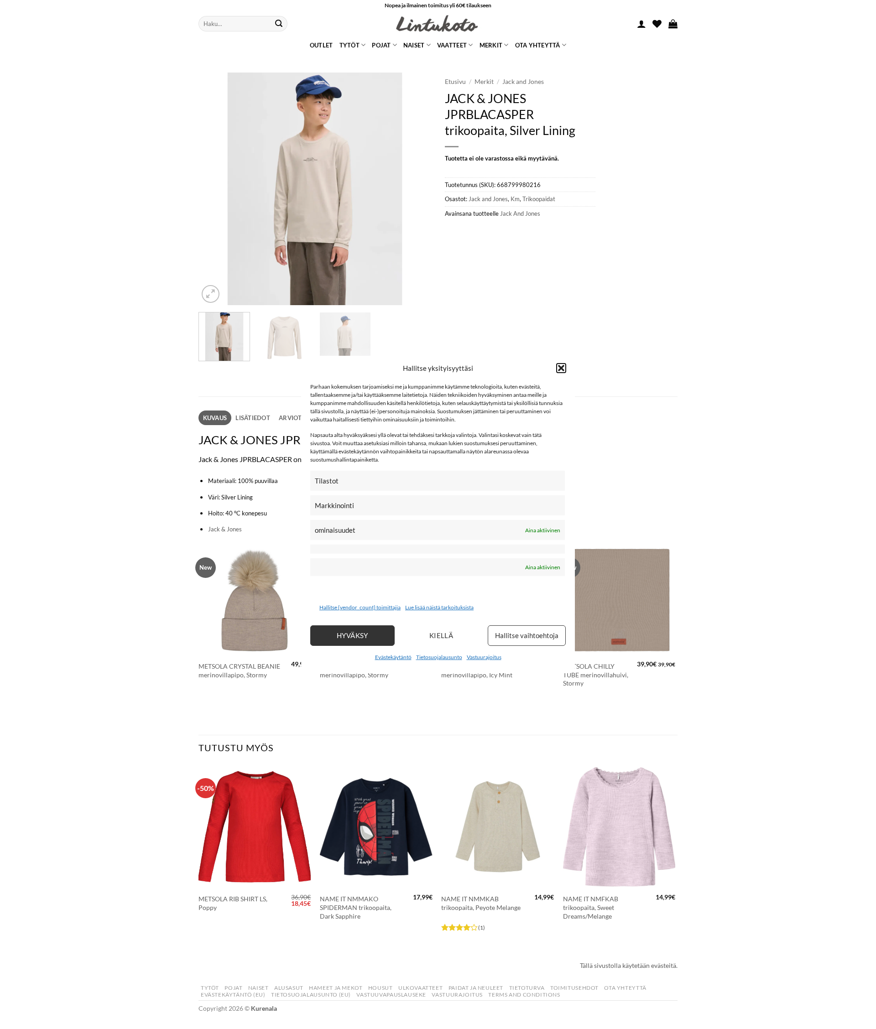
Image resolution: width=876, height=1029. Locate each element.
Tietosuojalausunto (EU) (311, 994)
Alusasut (288, 987)
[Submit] (279, 23)
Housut (380, 987)
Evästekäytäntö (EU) (233, 994)
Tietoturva (527, 987)
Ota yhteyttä (537, 45)
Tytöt (349, 45)
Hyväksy (352, 635)
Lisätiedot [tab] (252, 417)
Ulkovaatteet (420, 987)
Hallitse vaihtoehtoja (526, 635)
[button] (561, 368)
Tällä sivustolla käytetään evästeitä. (629, 965)
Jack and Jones (523, 81)
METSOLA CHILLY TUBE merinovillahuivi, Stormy (595, 674)
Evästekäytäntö (393, 657)
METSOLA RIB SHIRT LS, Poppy (232, 903)
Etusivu (455, 81)
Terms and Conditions (524, 994)
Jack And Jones (520, 213)
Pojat (381, 45)
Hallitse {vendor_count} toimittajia (360, 607)
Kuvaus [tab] (215, 417)
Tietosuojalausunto (439, 657)
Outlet (321, 45)
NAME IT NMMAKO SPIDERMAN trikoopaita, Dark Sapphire (355, 907)
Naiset (414, 45)
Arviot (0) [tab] (295, 417)
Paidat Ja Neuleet (475, 987)
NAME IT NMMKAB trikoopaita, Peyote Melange (481, 903)
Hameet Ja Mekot (335, 987)
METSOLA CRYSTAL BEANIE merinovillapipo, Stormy (239, 670)
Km (515, 199)
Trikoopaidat (538, 199)
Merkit (491, 45)
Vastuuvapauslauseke (391, 994)
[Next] (415, 189)
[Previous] (214, 189)
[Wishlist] (657, 24)
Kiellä (441, 635)
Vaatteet (452, 45)
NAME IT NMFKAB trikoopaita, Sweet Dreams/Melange (590, 907)
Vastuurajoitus (484, 657)
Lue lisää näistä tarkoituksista (439, 607)
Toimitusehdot (574, 987)
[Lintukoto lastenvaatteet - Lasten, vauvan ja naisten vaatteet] (438, 23)
